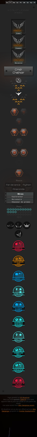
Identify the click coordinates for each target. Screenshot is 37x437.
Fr (10, 3)
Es (17, 3)
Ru (31, 3)
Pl (34, 3)
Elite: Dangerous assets (26, 405)
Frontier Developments (27, 411)
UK (24, 3)
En (7, 3)
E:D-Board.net (24, 398)
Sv (28, 3)
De (14, 3)
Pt (21, 3)
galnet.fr (23, 399)
